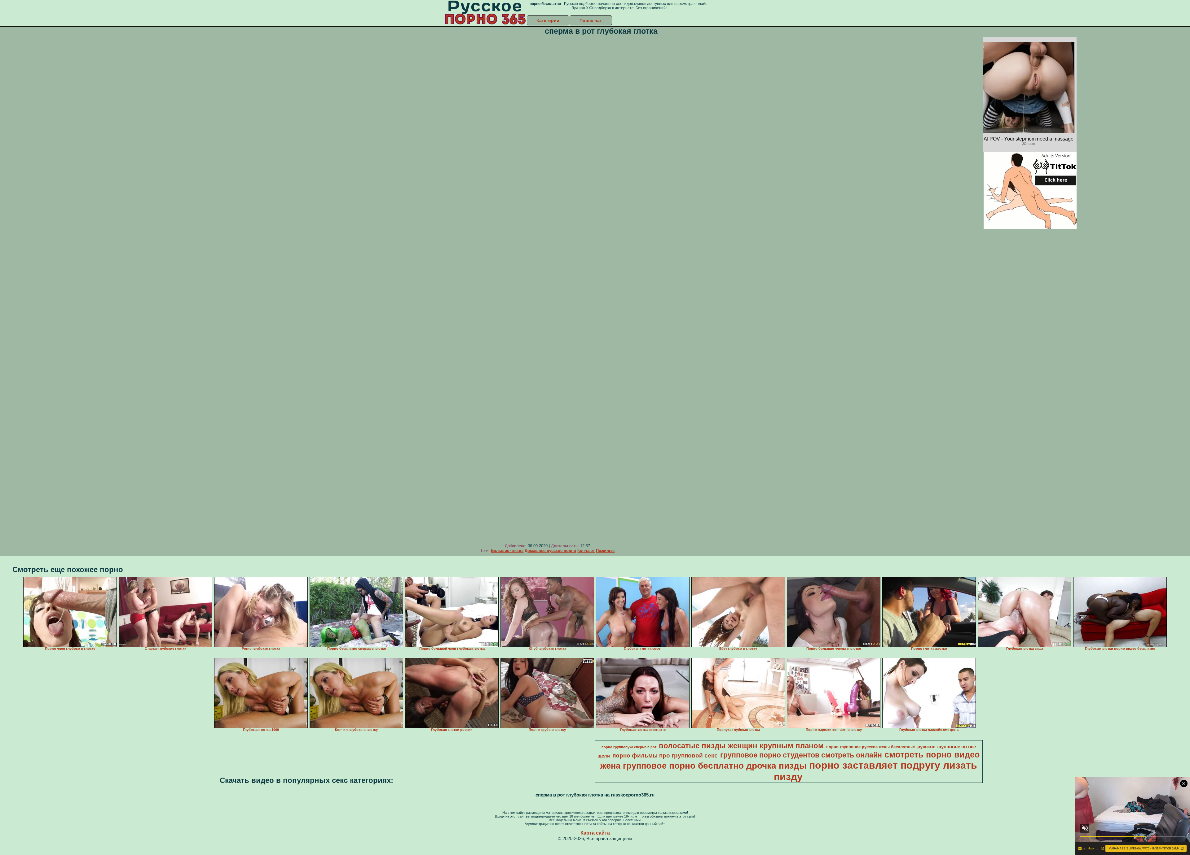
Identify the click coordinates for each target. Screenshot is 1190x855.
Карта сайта (595, 832)
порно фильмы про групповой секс (665, 755)
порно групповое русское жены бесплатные (870, 746)
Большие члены (507, 550)
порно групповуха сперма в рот (629, 747)
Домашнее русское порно (550, 550)
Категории (547, 20)
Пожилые (605, 550)
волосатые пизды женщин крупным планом (741, 745)
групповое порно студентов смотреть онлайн (801, 755)
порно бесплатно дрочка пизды (738, 765)
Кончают (586, 550)
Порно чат (591, 20)
